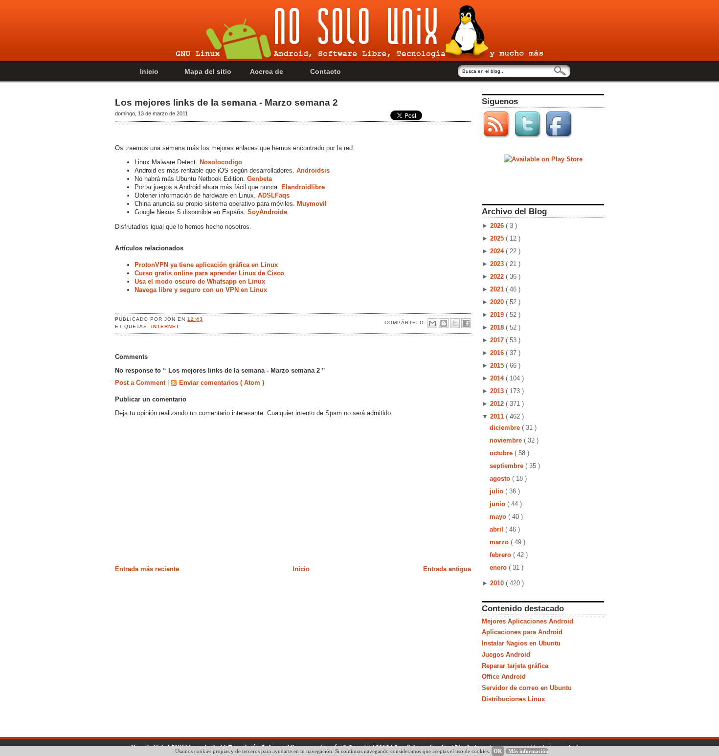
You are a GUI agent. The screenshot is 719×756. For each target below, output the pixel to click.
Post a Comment (141, 382)
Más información (528, 751)
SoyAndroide (267, 212)
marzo (500, 542)
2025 (498, 238)
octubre (502, 453)
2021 (498, 289)
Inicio (149, 71)
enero (499, 567)
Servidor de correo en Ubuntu (527, 687)
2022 (498, 276)
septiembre (507, 465)
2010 (498, 583)
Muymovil (312, 203)
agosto (501, 478)
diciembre (506, 427)
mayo (499, 516)
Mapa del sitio (207, 71)
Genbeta (259, 178)
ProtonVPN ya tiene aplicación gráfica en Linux (206, 264)
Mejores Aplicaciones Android (527, 621)
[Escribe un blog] (444, 323)
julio (497, 491)
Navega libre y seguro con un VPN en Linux (201, 289)
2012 (498, 403)
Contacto (325, 71)
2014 (498, 378)
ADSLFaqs (274, 195)
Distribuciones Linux (513, 699)
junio (498, 504)
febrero (501, 554)
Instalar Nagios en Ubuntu (521, 643)
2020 (498, 302)
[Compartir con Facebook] (466, 323)
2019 (498, 314)
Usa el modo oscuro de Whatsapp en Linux (200, 281)
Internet (165, 326)
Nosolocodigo (222, 162)
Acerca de (266, 71)
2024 (498, 251)
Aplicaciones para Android (522, 632)
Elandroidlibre (303, 187)
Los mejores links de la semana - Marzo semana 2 (226, 102)
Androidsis (313, 170)
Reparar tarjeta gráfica (515, 665)
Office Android (504, 676)
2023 (498, 263)
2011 (498, 416)
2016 (498, 352)
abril (497, 529)
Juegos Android (506, 654)
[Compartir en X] (455, 323)
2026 (498, 225)
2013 (498, 391)
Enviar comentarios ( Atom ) (221, 382)
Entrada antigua (447, 569)
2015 (498, 365)
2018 (498, 327)
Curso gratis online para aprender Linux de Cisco (209, 273)
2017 (498, 340)
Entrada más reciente (147, 569)
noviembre (507, 440)
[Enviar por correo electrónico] (432, 323)
